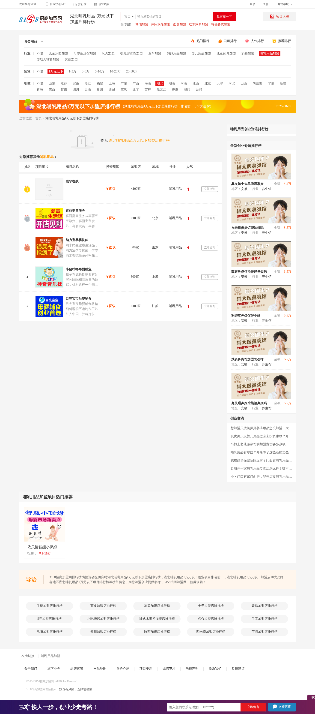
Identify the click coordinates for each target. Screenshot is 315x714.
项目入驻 (282, 16)
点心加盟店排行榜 (211, 619)
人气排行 (257, 41)
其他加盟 (141, 24)
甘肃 (64, 89)
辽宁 (136, 89)
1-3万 (72, 71)
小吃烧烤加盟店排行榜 (103, 619)
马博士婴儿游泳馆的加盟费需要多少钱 (258, 444)
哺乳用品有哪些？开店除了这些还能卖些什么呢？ (261, 452)
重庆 (124, 89)
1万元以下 (56, 71)
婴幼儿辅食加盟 (48, 59)
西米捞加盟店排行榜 (210, 631)
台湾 (199, 89)
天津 (220, 83)
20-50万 (131, 71)
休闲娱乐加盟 (160, 24)
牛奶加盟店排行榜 (49, 606)
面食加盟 (179, 24)
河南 (184, 83)
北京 (208, 83)
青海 (40, 89)
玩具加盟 (108, 53)
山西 (244, 83)
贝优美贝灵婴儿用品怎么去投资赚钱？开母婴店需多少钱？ (261, 436)
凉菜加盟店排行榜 (157, 606)
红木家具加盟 (198, 24)
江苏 (64, 83)
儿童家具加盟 (226, 53)
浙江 (88, 83)
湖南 (172, 83)
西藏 (112, 89)
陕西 (52, 89)
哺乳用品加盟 (269, 53)
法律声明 (192, 668)
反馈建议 (238, 668)
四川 (76, 89)
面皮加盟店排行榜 (103, 606)
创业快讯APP (58, 4)
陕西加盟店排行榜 (157, 631)
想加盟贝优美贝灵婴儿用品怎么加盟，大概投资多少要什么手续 (261, 428)
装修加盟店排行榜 (264, 606)
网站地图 (99, 668)
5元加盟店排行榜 (49, 619)
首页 (38, 118)
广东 (124, 83)
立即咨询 (209, 188)
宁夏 (271, 83)
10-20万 (115, 71)
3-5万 (85, 71)
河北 (232, 83)
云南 (88, 89)
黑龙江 (161, 89)
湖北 (160, 83)
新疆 (283, 83)
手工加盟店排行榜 (264, 619)
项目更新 (146, 668)
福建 (100, 83)
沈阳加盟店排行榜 (49, 631)
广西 (136, 83)
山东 (52, 83)
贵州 (100, 89)
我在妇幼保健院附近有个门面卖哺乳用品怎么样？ (261, 460)
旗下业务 (53, 668)
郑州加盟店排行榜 (103, 631)
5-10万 (99, 71)
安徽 (76, 83)
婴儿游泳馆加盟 (131, 53)
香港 (175, 89)
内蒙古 (257, 83)
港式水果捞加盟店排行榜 (157, 619)
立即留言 (253, 707)
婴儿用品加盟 (201, 53)
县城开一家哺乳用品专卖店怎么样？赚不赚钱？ (261, 468)
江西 (196, 83)
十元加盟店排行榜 (211, 606)
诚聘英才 (169, 668)
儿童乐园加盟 (58, 53)
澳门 (187, 89)
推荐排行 (284, 41)
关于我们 (30, 668)
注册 (265, 4)
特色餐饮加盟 (220, 24)
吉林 (148, 89)
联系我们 (215, 668)
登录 (252, 4)
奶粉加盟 (247, 53)
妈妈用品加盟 (176, 53)
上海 (112, 83)
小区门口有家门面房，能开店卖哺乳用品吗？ (261, 476)
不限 (40, 53)
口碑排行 (230, 41)
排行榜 (82, 4)
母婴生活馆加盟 (85, 53)
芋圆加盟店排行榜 (264, 631)
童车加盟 (154, 53)
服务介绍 (122, 668)
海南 (148, 83)
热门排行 (202, 41)
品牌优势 (76, 668)
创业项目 (104, 4)
